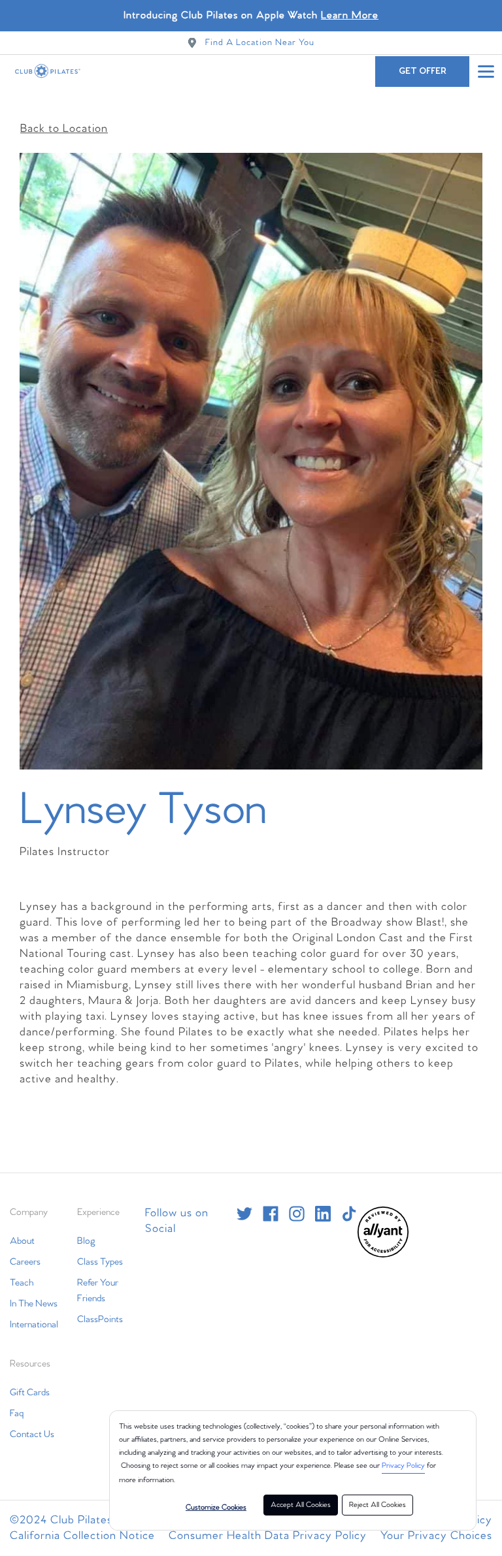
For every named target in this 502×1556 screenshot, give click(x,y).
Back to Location (64, 129)
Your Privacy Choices (436, 1536)
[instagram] (297, 1214)
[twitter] (244, 1214)
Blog (86, 1241)
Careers (25, 1262)
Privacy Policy (403, 1465)
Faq (17, 1413)
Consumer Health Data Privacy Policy (268, 1536)
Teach (21, 1283)
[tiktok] (349, 1214)
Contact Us (32, 1434)
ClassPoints (100, 1319)
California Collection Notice (82, 1536)
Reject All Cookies (377, 1505)
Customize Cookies (216, 1507)
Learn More (349, 15)
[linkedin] (323, 1214)
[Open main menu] (485, 71)
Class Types (100, 1262)
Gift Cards (30, 1393)
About (22, 1241)
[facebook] (270, 1214)
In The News (34, 1304)
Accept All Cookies (301, 1505)
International (34, 1325)
